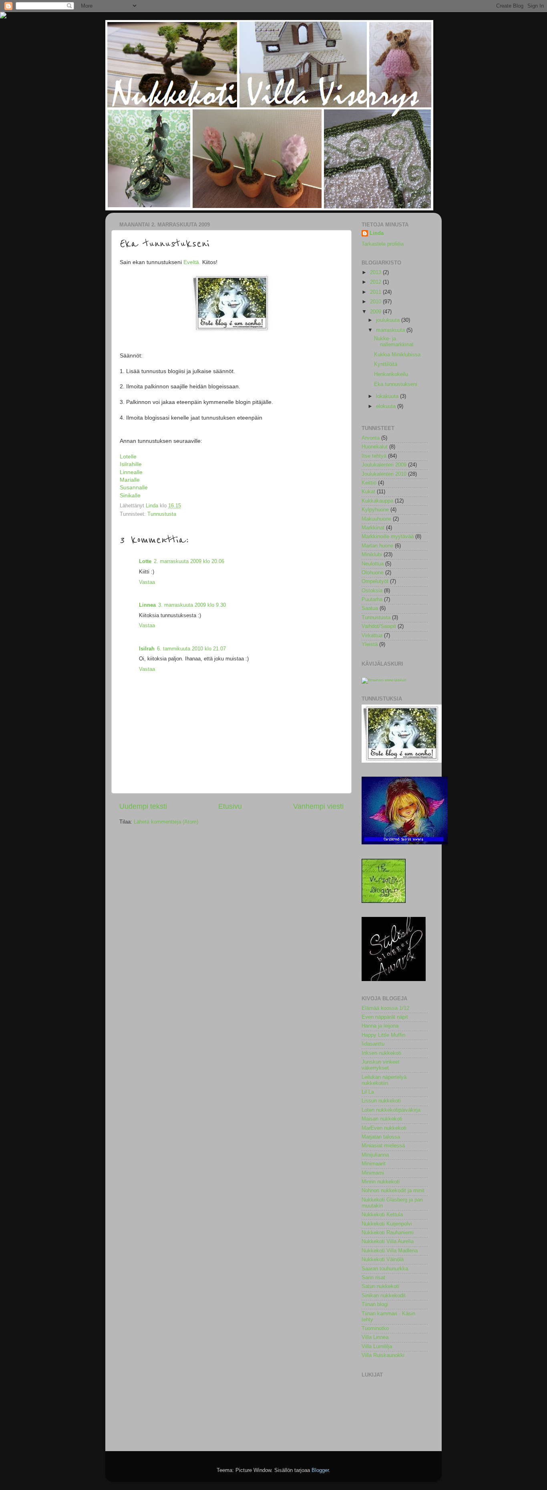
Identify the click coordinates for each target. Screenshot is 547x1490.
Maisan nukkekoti (382, 1119)
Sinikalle (130, 495)
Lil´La (368, 1092)
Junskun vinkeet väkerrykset (381, 1065)
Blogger (320, 1470)
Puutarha (372, 599)
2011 (376, 292)
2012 (376, 282)
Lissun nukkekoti (381, 1101)
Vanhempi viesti (318, 806)
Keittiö (369, 483)
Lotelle (128, 456)
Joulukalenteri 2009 (384, 465)
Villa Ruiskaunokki (383, 1355)
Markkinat (373, 528)
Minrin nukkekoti (381, 1182)
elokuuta (386, 406)
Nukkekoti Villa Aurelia (388, 1241)
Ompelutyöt (375, 581)
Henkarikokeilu (391, 374)
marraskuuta (391, 330)
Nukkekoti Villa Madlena (390, 1251)
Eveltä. (192, 262)
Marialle (130, 479)
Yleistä (370, 644)
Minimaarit (374, 1164)
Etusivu (230, 806)
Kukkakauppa (377, 501)
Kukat (368, 492)
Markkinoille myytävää (388, 536)
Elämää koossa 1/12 (385, 1008)
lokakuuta (388, 396)
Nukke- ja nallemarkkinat (394, 341)
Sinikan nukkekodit (384, 1295)
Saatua (370, 608)
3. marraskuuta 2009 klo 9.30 (192, 605)
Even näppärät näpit (385, 1017)
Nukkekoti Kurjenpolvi (387, 1224)
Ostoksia (372, 591)
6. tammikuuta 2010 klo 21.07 (191, 649)
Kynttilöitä (385, 364)
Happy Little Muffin (383, 1035)
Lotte (145, 561)
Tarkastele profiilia (383, 244)
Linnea (147, 605)
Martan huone (377, 546)
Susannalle (134, 487)
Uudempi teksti (143, 806)
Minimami (373, 1173)
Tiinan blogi (375, 1304)
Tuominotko (375, 1328)
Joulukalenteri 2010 (384, 474)
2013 (376, 272)
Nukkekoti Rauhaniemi (388, 1233)
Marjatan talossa (381, 1137)
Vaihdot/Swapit (379, 626)
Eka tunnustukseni (395, 384)
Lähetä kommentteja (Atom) (166, 822)
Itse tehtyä (374, 456)
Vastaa (147, 582)
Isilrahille (131, 464)
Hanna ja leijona (380, 1026)
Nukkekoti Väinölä (383, 1259)
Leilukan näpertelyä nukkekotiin (384, 1080)
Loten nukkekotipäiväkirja (391, 1110)
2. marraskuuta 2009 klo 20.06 (189, 561)
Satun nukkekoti (380, 1286)
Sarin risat (373, 1277)
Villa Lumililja (377, 1346)
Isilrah (147, 649)
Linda (377, 233)
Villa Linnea (375, 1337)
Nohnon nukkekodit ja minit (393, 1190)
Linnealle (131, 472)
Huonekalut (375, 447)
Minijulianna (375, 1155)
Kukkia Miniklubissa (397, 354)
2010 (376, 302)
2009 (376, 312)
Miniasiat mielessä (383, 1146)
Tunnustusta (161, 514)
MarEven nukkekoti (384, 1128)
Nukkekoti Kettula (382, 1214)
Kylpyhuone (375, 510)
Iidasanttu (373, 1044)
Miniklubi (372, 554)
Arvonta (371, 438)
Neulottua (373, 564)
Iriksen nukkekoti (381, 1053)
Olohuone (373, 572)
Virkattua (372, 635)
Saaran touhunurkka (385, 1269)
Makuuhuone (376, 519)
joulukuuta (388, 320)
